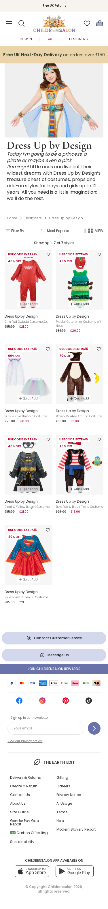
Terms (61, 812)
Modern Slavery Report (76, 829)
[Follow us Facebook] (19, 702)
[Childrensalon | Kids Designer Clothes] (54, 21)
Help (60, 820)
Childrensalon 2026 (65, 886)
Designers (78, 39)
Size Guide (19, 812)
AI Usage (64, 803)
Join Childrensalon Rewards (54, 668)
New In (26, 39)
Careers (63, 786)
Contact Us (20, 794)
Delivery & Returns (25, 777)
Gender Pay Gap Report (24, 822)
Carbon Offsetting (29, 832)
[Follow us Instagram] (42, 702)
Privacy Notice (68, 794)
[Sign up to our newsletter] (94, 728)
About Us (18, 803)
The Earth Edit (59, 762)
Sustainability (22, 841)
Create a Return (23, 786)
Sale (50, 39)
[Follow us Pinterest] (65, 702)
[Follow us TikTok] (89, 702)
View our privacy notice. (24, 741)
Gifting (62, 777)
